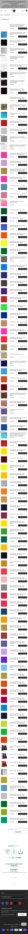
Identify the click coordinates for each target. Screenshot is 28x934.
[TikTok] (15, 903)
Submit (22, 914)
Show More (18, 832)
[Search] (5, 11)
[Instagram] (7, 903)
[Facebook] (2, 903)
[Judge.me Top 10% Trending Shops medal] (20, 851)
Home (2, 14)
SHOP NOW (14, 4)
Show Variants (22, 28)
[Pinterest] (11, 903)
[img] (14, 865)
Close (26, 4)
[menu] (1, 11)
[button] (13, 884)
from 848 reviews (14, 866)
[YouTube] (19, 903)
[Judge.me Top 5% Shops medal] (14, 851)
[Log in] (22, 11)
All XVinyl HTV (7, 14)
